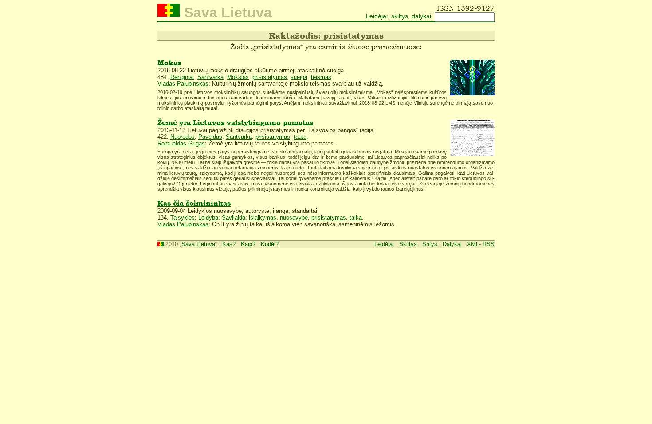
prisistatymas (269, 77)
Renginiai (182, 77)
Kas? (229, 244)
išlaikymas (262, 217)
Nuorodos (182, 136)
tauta (300, 136)
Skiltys (408, 244)
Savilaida (233, 217)
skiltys (399, 16)
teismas (321, 77)
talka (356, 217)
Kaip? (248, 244)
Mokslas (238, 77)
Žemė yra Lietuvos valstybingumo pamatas (235, 122)
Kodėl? (270, 244)
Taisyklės (182, 217)
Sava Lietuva (198, 244)
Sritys (429, 244)
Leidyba (208, 217)
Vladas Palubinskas (182, 83)
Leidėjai (377, 16)
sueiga (299, 77)
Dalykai (452, 244)
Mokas (169, 63)
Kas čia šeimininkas (194, 203)
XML (473, 244)
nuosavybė (294, 217)
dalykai (421, 16)
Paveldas (210, 136)
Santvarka (210, 77)
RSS (489, 244)
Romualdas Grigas (181, 143)
